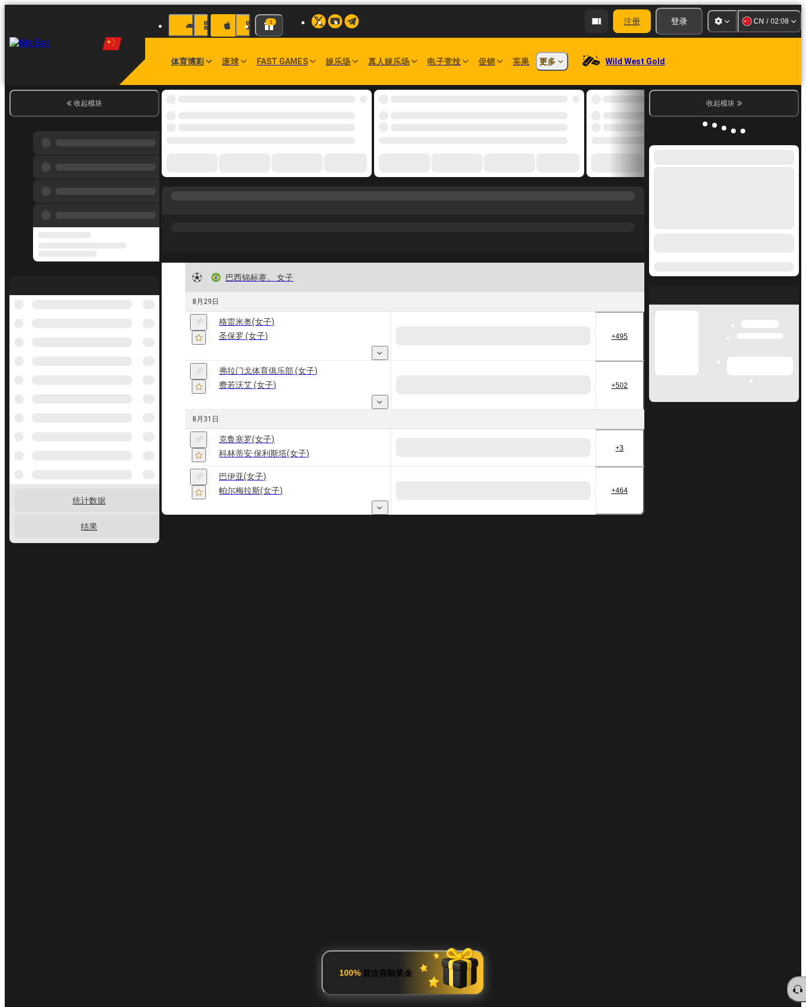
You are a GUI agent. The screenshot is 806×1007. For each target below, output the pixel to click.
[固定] (198, 322)
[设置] (722, 21)
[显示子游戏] (380, 353)
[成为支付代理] (596, 21)
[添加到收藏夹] (199, 338)
